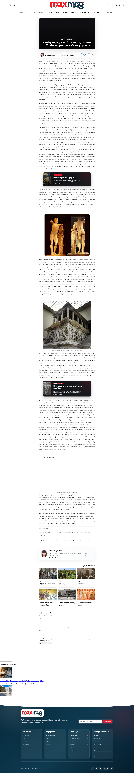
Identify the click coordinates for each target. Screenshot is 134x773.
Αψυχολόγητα (73, 750)
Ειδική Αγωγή (97, 744)
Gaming (48, 744)
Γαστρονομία (73, 735)
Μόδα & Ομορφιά (74, 738)
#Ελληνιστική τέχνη (72, 540)
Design (72, 744)
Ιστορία (63, 39)
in (107, 768)
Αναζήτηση (108, 721)
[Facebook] (108, 5)
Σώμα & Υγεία (73, 741)
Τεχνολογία (97, 738)
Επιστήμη (96, 735)
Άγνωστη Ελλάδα (98, 750)
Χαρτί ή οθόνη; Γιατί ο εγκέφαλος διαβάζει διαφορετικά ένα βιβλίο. (21, 681)
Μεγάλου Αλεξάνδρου (85, 284)
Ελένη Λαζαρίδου (55, 551)
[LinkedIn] (119, 5)
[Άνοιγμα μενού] (14, 5)
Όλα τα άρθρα (53, 557)
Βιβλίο (24, 738)
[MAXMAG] (67, 5)
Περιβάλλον (97, 741)
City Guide (96, 753)
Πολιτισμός (70, 39)
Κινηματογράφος (50, 735)
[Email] (123, 5)
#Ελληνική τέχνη (61, 540)
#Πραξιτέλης (42, 542)
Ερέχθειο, (45, 92)
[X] (112, 5)
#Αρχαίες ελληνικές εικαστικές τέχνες (48, 540)
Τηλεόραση (49, 741)
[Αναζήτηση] (10, 6)
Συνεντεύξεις (26, 744)
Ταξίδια (95, 747)
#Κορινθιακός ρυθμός (83, 540)
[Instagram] (116, 5)
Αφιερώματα (26, 741)
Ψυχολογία (73, 747)
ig (104, 768)
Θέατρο (48, 738)
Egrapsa (96, 756)
